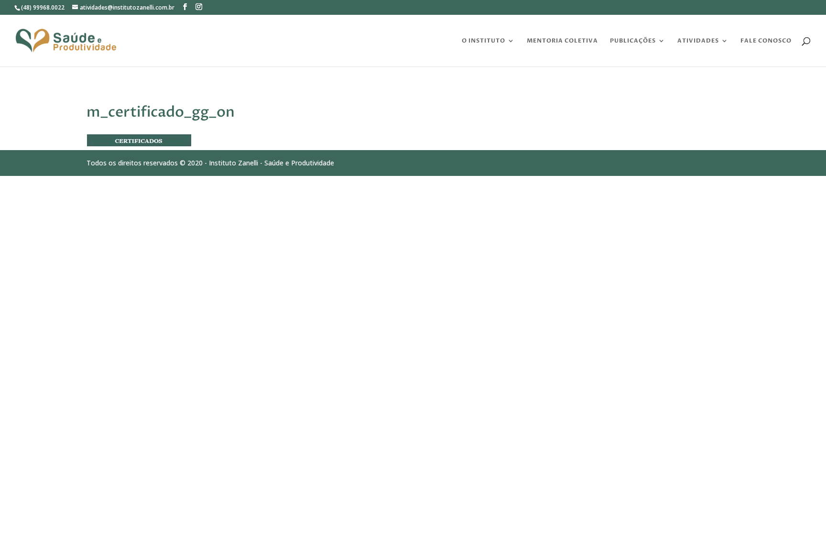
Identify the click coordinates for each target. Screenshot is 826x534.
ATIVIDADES (698, 40)
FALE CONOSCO (766, 40)
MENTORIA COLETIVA (562, 40)
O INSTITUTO (483, 40)
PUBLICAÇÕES (633, 40)
